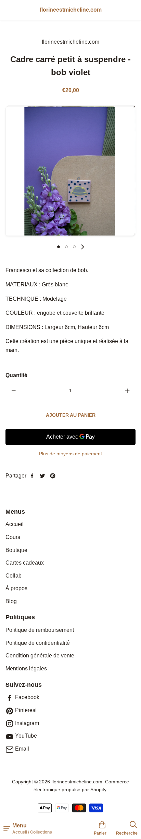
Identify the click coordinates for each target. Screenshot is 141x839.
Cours (12, 537)
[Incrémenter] (127, 390)
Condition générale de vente (39, 655)
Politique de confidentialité (37, 643)
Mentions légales (26, 668)
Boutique (16, 550)
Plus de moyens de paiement (70, 453)
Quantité (16, 375)
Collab (13, 576)
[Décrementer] (13, 390)
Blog (11, 601)
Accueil (14, 524)
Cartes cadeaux (24, 563)
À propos (16, 588)
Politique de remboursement (39, 630)
